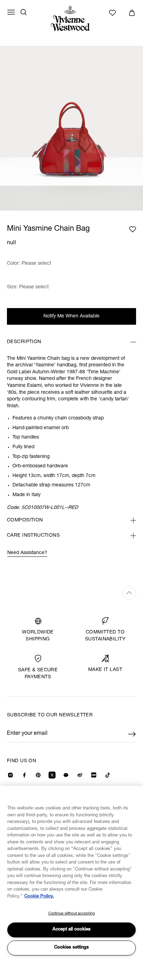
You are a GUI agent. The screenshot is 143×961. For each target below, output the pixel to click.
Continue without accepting (71, 914)
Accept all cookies (71, 929)
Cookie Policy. (39, 896)
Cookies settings (71, 947)
